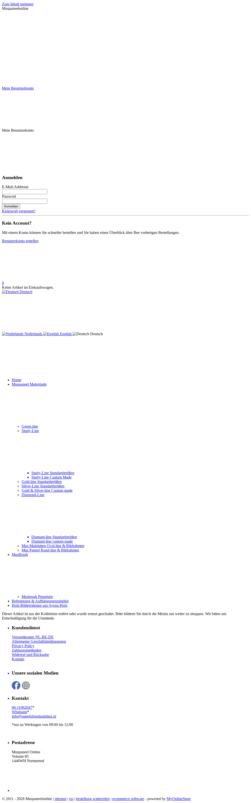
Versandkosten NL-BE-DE (33, 637)
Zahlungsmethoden (26, 650)
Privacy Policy (23, 646)
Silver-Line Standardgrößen (43, 486)
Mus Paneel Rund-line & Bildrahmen (50, 550)
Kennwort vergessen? (19, 211)
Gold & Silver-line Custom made (47, 490)
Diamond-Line (33, 495)
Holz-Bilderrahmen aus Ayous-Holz (39, 605)
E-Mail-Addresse (15, 187)
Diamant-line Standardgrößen (54, 537)
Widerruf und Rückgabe (30, 655)
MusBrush (20, 554)
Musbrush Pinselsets (37, 597)
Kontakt (18, 659)
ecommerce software (128, 799)
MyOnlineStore (179, 799)
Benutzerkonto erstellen (20, 241)
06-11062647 (22, 707)
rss (71, 799)
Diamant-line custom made (52, 541)
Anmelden (11, 206)
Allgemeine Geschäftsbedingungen (39, 641)
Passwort (9, 196)
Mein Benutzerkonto (18, 88)
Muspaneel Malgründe (29, 384)
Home (16, 380)
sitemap (60, 799)
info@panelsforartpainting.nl (34, 716)
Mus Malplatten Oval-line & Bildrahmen (53, 546)
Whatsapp (19, 712)
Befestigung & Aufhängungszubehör (40, 601)
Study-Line (30, 431)
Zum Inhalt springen (17, 4)
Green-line (30, 426)
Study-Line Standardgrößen (52, 473)
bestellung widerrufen (93, 799)
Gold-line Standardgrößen (42, 482)
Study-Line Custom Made (51, 477)
